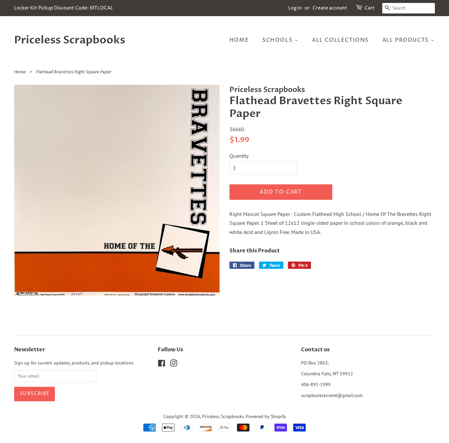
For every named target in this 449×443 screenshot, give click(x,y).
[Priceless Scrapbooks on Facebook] (161, 364)
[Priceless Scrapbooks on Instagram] (173, 364)
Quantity (238, 155)
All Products (406, 40)
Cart (370, 8)
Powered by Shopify (266, 416)
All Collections (340, 40)
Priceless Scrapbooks (69, 40)
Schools (278, 40)
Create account (330, 8)
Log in (295, 8)
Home (239, 40)
